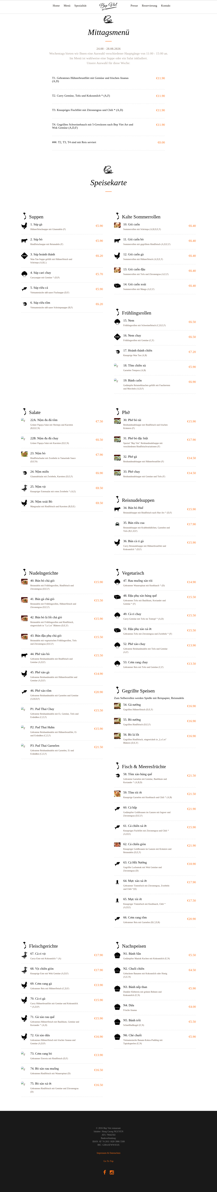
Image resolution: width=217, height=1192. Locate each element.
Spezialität (80, 5)
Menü (67, 5)
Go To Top (108, 1161)
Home (56, 5)
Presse (134, 5)
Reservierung (149, 5)
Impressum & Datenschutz (108, 1153)
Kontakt (165, 5)
